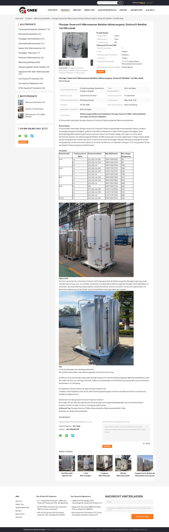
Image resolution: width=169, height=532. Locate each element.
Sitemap (19, 517)
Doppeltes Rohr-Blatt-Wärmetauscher (33, 72)
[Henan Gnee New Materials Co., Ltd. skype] (33, 136)
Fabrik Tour (89, 10)
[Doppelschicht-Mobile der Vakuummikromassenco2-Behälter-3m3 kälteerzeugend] (145, 463)
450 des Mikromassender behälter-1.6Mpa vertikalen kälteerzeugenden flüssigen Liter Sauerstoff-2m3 (123, 474)
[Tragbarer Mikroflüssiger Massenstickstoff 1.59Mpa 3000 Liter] (104, 463)
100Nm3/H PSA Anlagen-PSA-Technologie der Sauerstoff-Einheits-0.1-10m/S (87, 502)
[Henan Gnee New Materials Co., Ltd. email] (21, 136)
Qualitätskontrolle (107, 10)
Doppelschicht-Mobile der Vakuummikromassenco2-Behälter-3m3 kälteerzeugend (145, 474)
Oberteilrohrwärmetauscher (29, 43)
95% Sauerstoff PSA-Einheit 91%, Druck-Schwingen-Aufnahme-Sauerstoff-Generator (87, 514)
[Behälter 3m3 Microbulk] (21, 109)
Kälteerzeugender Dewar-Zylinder (32, 67)
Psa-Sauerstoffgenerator (28, 83)
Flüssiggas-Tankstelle (27, 53)
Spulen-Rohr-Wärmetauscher (30, 48)
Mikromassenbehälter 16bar (115, 408)
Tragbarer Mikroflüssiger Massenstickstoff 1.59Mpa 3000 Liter (104, 474)
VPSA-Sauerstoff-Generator (30, 88)
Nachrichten (136, 10)
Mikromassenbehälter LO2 (35, 102)
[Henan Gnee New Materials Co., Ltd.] (28, 10)
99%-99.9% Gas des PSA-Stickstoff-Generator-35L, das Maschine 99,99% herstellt (51, 514)
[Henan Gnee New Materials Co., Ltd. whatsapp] (27, 136)
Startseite (52, 10)
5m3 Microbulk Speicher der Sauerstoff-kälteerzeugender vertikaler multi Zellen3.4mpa (67, 474)
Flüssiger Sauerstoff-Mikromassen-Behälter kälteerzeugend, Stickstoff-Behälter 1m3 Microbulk (73, 70)
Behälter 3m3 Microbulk (34, 109)
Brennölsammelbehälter (28, 34)
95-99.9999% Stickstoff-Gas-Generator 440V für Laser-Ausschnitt (52, 508)
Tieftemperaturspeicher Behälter (31, 29)
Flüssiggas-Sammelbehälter (29, 39)
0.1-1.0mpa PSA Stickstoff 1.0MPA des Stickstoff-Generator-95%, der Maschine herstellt (52, 502)
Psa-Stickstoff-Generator (29, 79)
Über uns (77, 10)
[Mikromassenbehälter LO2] (21, 102)
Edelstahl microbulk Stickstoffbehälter (73, 411)
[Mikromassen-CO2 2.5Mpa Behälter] (21, 115)
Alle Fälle (150, 10)
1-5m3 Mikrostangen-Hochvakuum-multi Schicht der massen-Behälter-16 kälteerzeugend (86, 474)
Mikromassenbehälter (42, 18)
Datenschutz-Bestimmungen (34, 530)
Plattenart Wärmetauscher (29, 58)
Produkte (65, 10)
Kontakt (123, 10)
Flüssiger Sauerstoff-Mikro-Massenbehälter (87, 408)
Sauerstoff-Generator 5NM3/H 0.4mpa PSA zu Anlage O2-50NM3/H (86, 508)
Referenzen (137, 3)
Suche (120, 3)
